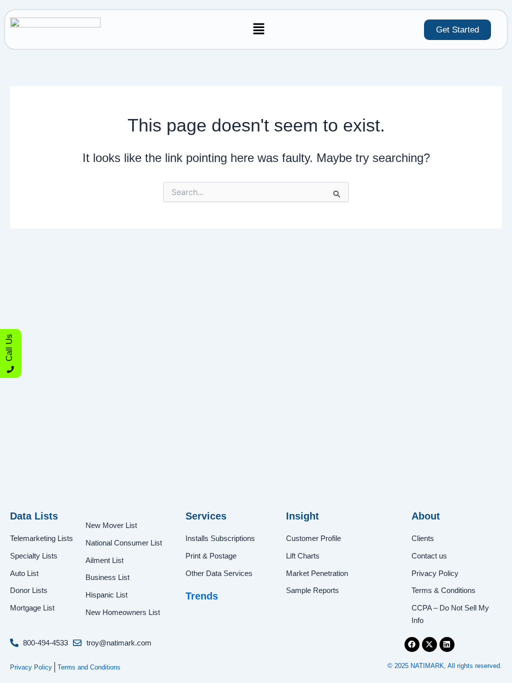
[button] (258, 29)
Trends (202, 596)
